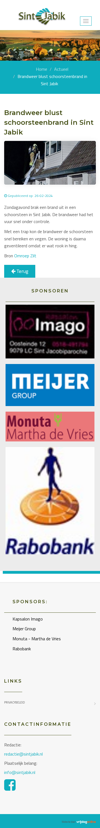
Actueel (61, 69)
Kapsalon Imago (27, 618)
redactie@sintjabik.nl (23, 754)
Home (41, 69)
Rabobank (21, 648)
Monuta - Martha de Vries (36, 638)
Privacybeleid (14, 702)
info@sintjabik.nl (20, 772)
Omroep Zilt (25, 255)
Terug (21, 271)
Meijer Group (24, 628)
